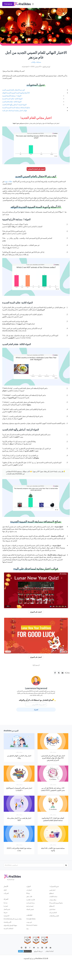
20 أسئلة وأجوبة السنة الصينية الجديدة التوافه (16, 93)
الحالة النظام (49, 951)
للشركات (6, 893)
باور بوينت (29, 922)
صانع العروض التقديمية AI (56, 903)
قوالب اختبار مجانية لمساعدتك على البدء (14, 110)
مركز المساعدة (30, 903)
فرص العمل (7, 909)
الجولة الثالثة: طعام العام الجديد (11, 102)
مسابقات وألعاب (36, 62)
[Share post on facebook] (55, 673)
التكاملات (29, 915)
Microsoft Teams (31, 925)
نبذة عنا (5, 903)
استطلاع (51, 893)
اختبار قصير (52, 890)
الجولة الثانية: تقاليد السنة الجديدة (12, 99)
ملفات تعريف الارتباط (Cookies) (13, 919)
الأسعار (6, 886)
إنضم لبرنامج (29, 906)
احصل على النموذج (36, 612)
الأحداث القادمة (30, 900)
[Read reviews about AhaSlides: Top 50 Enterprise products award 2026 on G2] (27, 940)
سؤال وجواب (52, 900)
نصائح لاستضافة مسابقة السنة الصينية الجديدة (16, 107)
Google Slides (30, 919)
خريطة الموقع (38, 951)
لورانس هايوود (46, 66)
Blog (28, 893)
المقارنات (29, 890)
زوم (27, 928)
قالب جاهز (29, 896)
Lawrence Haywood (36, 688)
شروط (5, 912)
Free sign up (8, 4)
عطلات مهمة (8, 181)
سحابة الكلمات (53, 896)
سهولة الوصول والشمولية (10, 925)
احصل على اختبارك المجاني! (36, 169)
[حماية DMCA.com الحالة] (25, 951)
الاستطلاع (51, 906)
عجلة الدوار (52, 909)
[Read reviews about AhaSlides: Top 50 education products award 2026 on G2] (36, 940)
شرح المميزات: (54, 886)
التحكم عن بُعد (53, 912)
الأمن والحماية (7, 922)
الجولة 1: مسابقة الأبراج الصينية (11, 96)
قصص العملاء (30, 909)
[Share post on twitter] (58, 673)
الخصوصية (6, 915)
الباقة (5, 890)
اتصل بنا (6, 906)
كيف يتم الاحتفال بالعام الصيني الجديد (13, 90)
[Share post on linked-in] (62, 673)
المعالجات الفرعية (8, 928)
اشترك (36, 710)
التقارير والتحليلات (54, 916)
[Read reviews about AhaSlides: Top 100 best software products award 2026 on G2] (44, 940)
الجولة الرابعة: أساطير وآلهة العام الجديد (14, 105)
